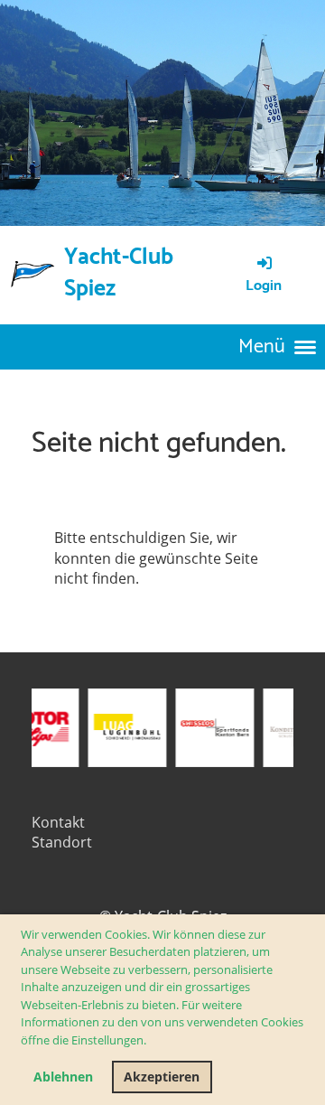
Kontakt (58, 822)
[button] (151, 1042)
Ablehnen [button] (63, 1076)
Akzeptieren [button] (162, 1076)
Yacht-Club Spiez (118, 274)
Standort (62, 842)
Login (264, 286)
